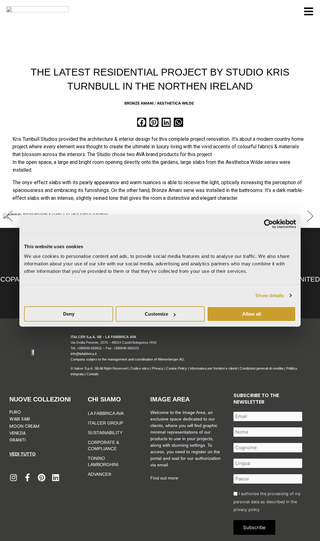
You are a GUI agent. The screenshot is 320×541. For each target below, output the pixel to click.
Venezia (17, 433)
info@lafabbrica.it (84, 354)
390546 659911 (90, 348)
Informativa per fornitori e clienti (214, 368)
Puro (15, 412)
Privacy (157, 368)
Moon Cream (24, 426)
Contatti (92, 374)
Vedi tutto (22, 453)
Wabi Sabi (19, 419)
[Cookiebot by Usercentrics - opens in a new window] (268, 224)
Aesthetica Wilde (175, 103)
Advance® (99, 474)
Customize (156, 314)
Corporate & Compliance (103, 445)
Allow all (251, 314)
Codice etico (139, 368)
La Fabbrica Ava (106, 413)
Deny (68, 314)
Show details (269, 295)
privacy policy (246, 509)
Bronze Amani (138, 103)
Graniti (18, 440)
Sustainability (105, 432)
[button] (141, 122)
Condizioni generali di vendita (261, 368)
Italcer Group (105, 423)
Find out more (164, 477)
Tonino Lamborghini (103, 461)
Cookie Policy (176, 368)
